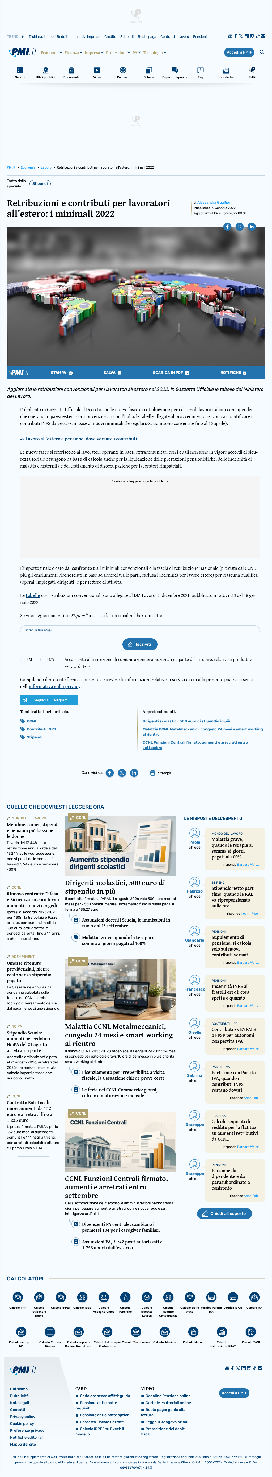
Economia (50, 52)
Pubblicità (19, 1396)
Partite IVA (221, 1067)
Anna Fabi (251, 1098)
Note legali (19, 1403)
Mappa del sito (23, 1444)
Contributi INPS (41, 729)
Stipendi (127, 37)
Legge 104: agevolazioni (167, 1422)
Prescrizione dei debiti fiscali (163, 1432)
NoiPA (17, 1026)
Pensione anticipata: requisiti (96, 1405)
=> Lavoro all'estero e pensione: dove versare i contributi (78, 438)
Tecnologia (153, 52)
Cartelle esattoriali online (168, 1403)
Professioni (116, 52)
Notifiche (231, 373)
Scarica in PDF (168, 373)
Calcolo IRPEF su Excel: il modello (99, 1432)
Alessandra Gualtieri (214, 202)
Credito (110, 37)
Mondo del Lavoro (29, 818)
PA (135, 52)
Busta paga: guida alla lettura (163, 1412)
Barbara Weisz (248, 864)
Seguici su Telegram (50, 700)
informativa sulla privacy (54, 686)
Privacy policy (22, 1416)
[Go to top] (231, 1459)
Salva (110, 373)
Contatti (17, 1410)
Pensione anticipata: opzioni (105, 1415)
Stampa (59, 373)
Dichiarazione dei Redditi (48, 37)
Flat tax (219, 1116)
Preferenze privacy (27, 1430)
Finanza (72, 52)
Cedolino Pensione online (168, 1396)
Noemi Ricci (250, 913)
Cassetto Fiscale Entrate (102, 1422)
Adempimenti (24, 957)
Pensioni (200, 37)
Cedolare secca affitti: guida (105, 1396)
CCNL (32, 721)
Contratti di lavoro (174, 37)
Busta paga (147, 37)
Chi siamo (19, 1389)
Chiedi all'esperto (228, 1213)
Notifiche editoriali (27, 1437)
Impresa (92, 52)
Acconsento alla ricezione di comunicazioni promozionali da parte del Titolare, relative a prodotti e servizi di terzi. (158, 662)
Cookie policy (22, 1423)
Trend (12, 37)
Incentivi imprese (86, 37)
